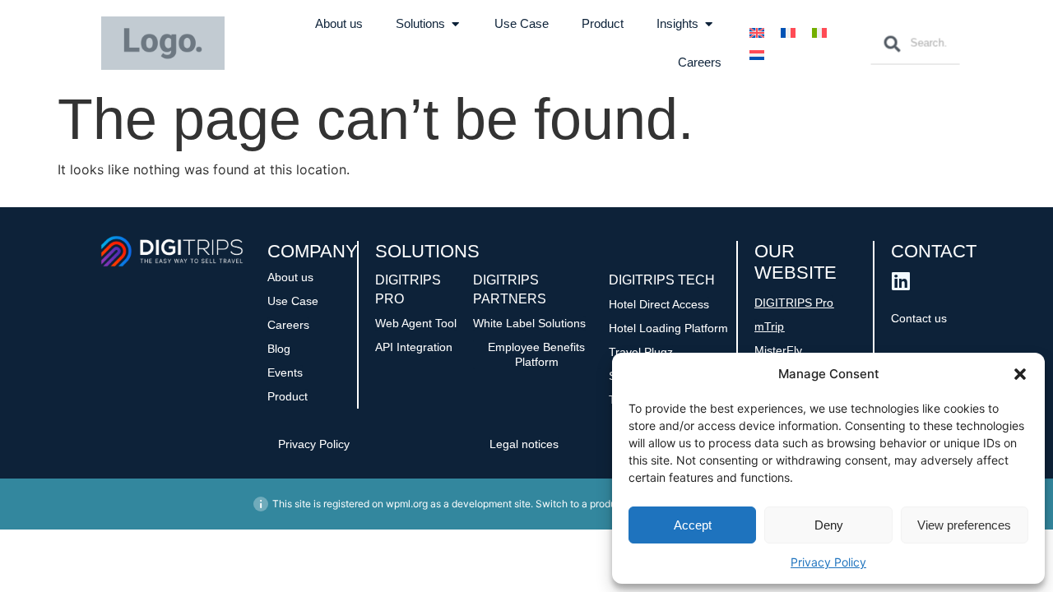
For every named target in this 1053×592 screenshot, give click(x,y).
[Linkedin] (901, 281)
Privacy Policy (828, 562)
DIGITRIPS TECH (662, 280)
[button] (1020, 374)
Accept (693, 525)
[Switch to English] (756, 32)
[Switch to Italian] (819, 32)
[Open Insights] (709, 24)
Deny (828, 525)
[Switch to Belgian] (756, 55)
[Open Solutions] (455, 24)
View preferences (964, 525)
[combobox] (914, 43)
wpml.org (407, 503)
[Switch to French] (788, 32)
